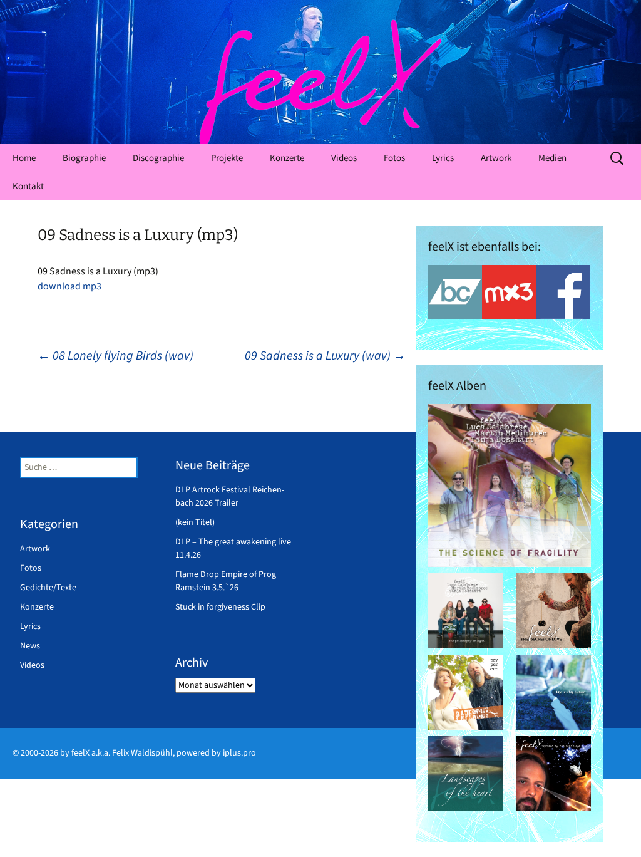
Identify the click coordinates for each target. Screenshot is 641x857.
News (30, 646)
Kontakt (28, 186)
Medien (552, 158)
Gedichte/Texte (48, 587)
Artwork (496, 158)
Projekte (227, 158)
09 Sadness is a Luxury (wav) (325, 356)
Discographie (158, 158)
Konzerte (287, 158)
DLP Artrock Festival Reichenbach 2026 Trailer (229, 496)
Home (24, 158)
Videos (344, 158)
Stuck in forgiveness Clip (220, 607)
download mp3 (69, 286)
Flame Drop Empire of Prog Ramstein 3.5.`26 (225, 581)
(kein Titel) (195, 522)
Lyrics (443, 158)
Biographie (84, 158)
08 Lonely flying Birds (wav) (115, 356)
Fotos (394, 158)
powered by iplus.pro (216, 753)
